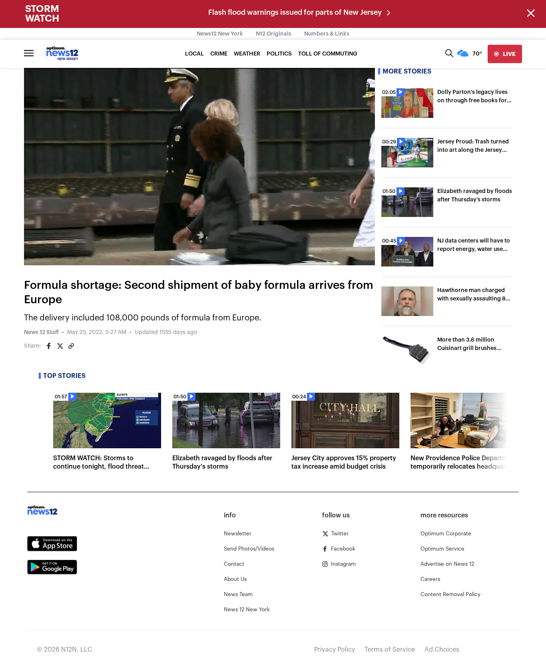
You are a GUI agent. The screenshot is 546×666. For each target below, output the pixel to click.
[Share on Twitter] (60, 346)
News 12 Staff (41, 332)
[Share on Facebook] (49, 346)
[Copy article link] (71, 346)
